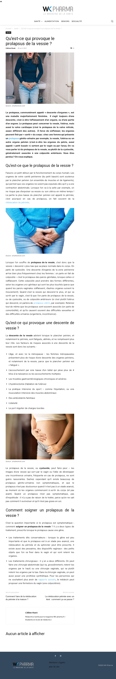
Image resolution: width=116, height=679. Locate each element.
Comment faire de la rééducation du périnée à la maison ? (21, 598)
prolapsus (14, 138)
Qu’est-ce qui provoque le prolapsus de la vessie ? (30, 41)
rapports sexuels (47, 579)
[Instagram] (60, 655)
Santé (16, 28)
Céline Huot (10, 48)
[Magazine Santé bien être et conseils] (58, 11)
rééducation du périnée (17, 202)
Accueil (8, 28)
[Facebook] (55, 655)
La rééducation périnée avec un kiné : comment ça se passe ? (59, 598)
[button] (112, 21)
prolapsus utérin (42, 303)
